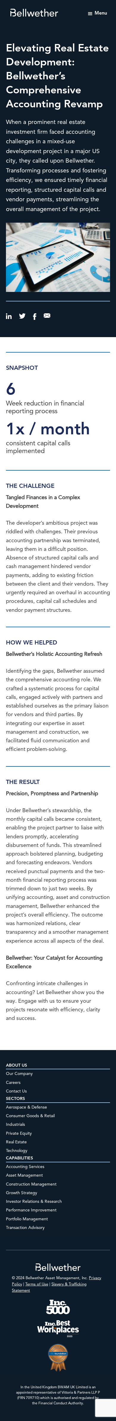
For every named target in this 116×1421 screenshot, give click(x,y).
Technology (16, 1151)
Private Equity (19, 1133)
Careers (13, 1083)
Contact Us (16, 1091)
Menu (101, 13)
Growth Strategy (21, 1193)
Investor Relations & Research (34, 1202)
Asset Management (24, 1175)
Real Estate (16, 1142)
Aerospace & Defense (26, 1107)
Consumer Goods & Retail (30, 1116)
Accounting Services (25, 1167)
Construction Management (31, 1184)
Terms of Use (36, 1284)
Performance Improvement (31, 1210)
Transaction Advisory (25, 1228)
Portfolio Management (27, 1219)
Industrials (15, 1125)
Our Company (19, 1074)
